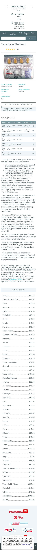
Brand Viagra (7, 331)
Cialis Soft (6, 488)
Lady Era (5, 417)
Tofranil (5, 492)
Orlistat (5, 472)
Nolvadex (6, 338)
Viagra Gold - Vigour (10, 484)
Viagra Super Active (10, 299)
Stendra (5, 327)
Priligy (4, 425)
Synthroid (6, 476)
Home (4, 33)
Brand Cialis (7, 441)
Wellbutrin (6, 452)
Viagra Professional (10, 468)
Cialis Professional (9, 378)
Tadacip (5, 295)
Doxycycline (7, 480)
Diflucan (5, 433)
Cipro (4, 429)
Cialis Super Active (9, 362)
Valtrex (5, 437)
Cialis (4, 303)
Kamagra (6, 413)
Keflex (4, 319)
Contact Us (26, 34)
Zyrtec (4, 311)
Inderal (5, 421)
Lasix (4, 401)
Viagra (4, 445)
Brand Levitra (7, 374)
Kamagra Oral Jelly (9, 335)
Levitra (5, 342)
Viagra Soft (6, 464)
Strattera (5, 409)
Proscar (5, 370)
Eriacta (5, 500)
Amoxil (5, 354)
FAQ (20, 33)
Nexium (5, 307)
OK (31, 547)
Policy (33, 33)
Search (31, 38)
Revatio (5, 323)
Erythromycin (7, 405)
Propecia (5, 358)
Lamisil (5, 449)
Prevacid (5, 390)
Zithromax (6, 386)
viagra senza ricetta (15, 280)
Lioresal (5, 366)
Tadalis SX (6, 397)
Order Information (12, 34)
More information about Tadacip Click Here (18, 104)
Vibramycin (6, 394)
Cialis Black (6, 496)
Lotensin (5, 382)
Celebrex (5, 346)
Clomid (5, 350)
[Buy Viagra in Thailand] (18, 6)
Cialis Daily (6, 315)
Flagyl (4, 456)
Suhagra (5, 460)
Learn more (26, 545)
